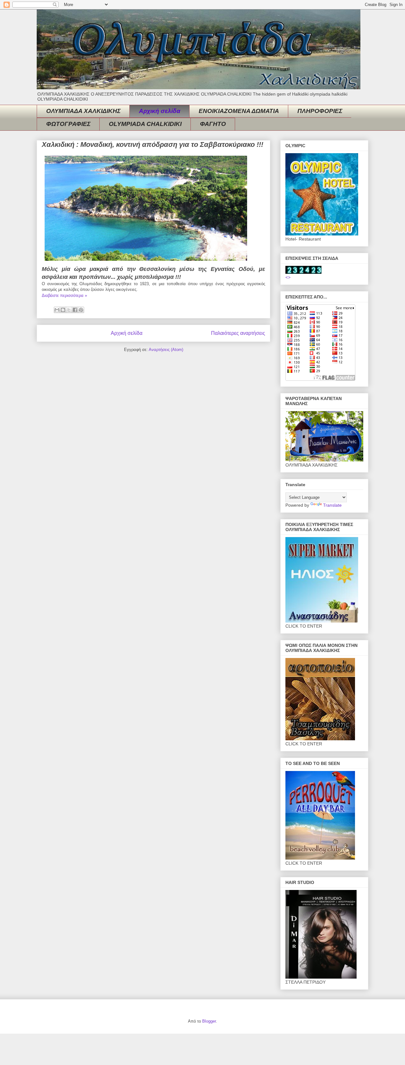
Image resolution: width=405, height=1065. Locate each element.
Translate (332, 505)
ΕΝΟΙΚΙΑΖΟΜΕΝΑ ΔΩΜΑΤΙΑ (239, 111)
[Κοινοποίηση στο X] (69, 310)
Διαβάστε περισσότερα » (64, 295)
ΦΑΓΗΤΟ (213, 124)
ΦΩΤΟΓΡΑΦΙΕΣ (68, 124)
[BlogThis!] (63, 310)
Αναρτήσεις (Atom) (166, 349)
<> (287, 277)
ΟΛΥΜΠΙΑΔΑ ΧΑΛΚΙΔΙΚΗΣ (83, 111)
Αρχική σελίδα (159, 111)
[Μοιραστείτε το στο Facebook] (75, 310)
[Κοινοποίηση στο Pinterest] (81, 310)
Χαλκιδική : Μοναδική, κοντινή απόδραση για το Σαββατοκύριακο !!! (152, 144)
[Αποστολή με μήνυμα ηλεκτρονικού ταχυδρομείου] (57, 310)
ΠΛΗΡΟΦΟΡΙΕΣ (319, 111)
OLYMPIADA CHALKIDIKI (145, 124)
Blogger (209, 1021)
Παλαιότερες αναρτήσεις (238, 333)
